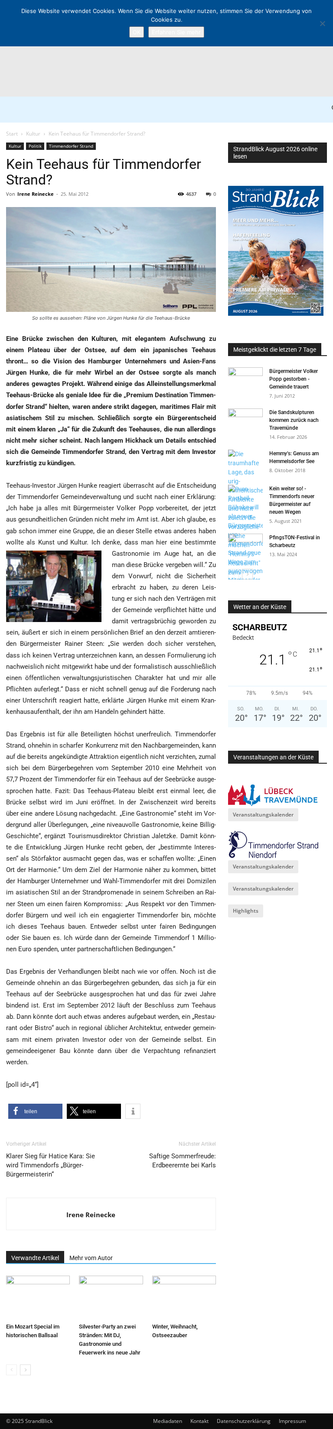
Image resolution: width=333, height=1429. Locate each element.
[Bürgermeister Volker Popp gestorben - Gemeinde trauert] (245, 379)
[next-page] (25, 1369)
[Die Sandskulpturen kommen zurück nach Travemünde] (245, 420)
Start (12, 133)
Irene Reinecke (35, 194)
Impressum (292, 1421)
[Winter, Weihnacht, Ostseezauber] (184, 1297)
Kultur (33, 133)
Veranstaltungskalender (263, 814)
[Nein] (322, 23)
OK (136, 32)
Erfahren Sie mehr (176, 32)
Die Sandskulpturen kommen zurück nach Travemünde (294, 420)
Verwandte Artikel (35, 1257)
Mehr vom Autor (91, 1257)
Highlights (245, 910)
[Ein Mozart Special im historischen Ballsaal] (38, 1297)
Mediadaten (167, 1421)
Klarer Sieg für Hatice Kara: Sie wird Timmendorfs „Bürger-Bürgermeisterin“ (50, 1165)
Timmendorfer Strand (71, 146)
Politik (35, 146)
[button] (35, 1111)
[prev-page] (11, 1369)
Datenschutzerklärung (244, 1421)
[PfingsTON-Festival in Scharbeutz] (245, 546)
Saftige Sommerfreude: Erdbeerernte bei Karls (182, 1160)
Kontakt (199, 1421)
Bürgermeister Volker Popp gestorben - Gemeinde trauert (293, 379)
